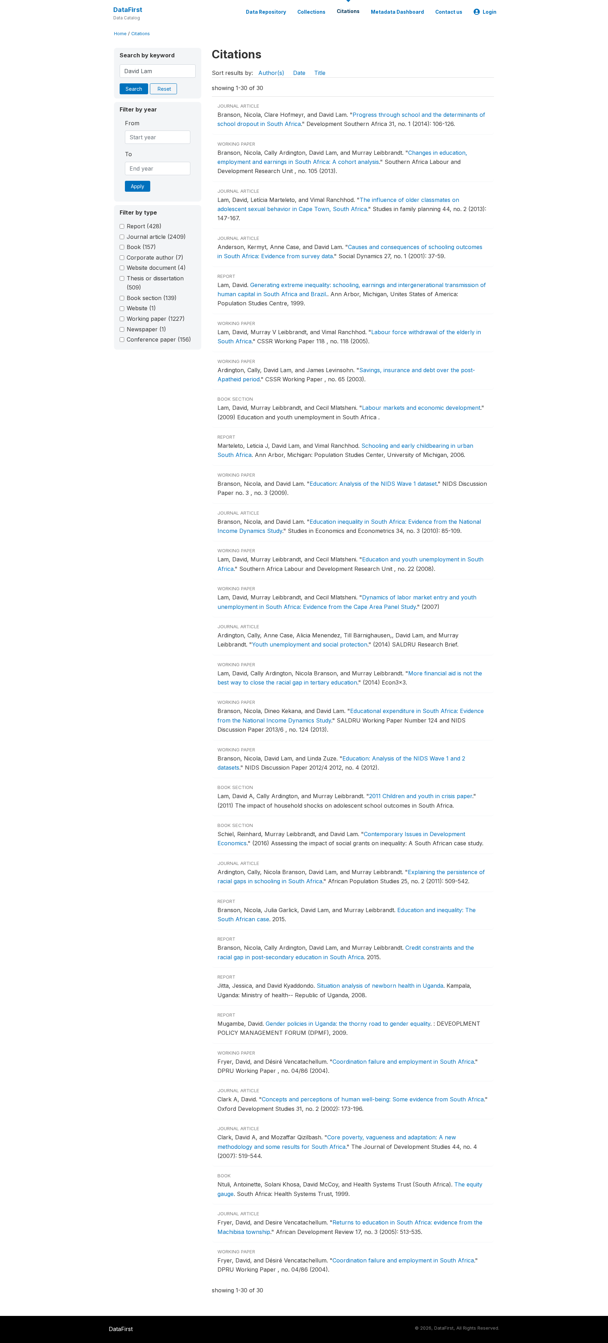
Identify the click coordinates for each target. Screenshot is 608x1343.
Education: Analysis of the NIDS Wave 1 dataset (373, 483)
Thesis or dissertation (155, 283)
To (128, 154)
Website (141, 308)
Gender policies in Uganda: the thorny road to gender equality (348, 1023)
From (132, 123)
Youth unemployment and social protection (309, 644)
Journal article (156, 236)
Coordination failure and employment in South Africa (403, 1061)
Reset (164, 89)
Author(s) (271, 72)
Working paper (156, 318)
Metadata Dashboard (397, 12)
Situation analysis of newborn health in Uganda (380, 985)
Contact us (448, 12)
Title (319, 72)
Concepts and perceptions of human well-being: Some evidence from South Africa (373, 1099)
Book (141, 246)
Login (489, 12)
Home (120, 33)
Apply (137, 186)
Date (299, 72)
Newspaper (146, 329)
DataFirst (127, 9)
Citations (348, 11)
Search (134, 89)
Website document (156, 267)
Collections (311, 12)
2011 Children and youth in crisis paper (420, 796)
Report (144, 226)
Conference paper (159, 339)
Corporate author (155, 257)
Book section (152, 297)
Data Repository (266, 12)
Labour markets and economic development (421, 407)
